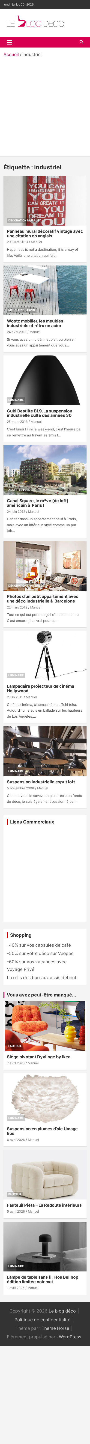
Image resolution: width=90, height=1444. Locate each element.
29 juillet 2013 (17, 242)
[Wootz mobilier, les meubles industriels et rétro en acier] (45, 291)
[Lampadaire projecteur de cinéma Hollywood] (45, 656)
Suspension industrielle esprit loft (41, 781)
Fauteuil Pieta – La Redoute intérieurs (44, 1205)
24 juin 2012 (16, 511)
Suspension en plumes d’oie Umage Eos (42, 1131)
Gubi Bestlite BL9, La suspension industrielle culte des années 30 (39, 413)
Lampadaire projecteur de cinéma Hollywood (40, 688)
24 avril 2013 (17, 332)
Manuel (36, 242)
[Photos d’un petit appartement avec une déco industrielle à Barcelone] (45, 566)
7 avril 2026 (16, 1063)
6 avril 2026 (16, 1140)
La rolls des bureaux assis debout (41, 977)
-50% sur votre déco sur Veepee (40, 953)
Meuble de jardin (21, 310)
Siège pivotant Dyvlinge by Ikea (38, 1056)
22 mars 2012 (17, 607)
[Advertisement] (45, 106)
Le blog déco (62, 1311)
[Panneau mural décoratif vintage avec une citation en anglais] (45, 201)
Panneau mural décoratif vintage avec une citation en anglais (45, 233)
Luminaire (16, 400)
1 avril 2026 (15, 1288)
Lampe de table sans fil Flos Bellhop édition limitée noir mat (42, 1279)
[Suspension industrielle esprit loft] (45, 751)
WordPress (70, 1337)
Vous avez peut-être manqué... (41, 995)
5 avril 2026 (16, 1211)
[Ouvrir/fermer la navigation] (9, 42)
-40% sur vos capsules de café (39, 945)
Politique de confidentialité (42, 1319)
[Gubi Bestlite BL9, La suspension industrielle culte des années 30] (45, 380)
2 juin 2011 (15, 697)
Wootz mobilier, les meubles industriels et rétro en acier (35, 323)
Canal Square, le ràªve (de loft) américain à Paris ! (37, 503)
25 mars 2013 (17, 422)
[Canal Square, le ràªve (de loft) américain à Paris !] (45, 470)
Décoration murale (23, 220)
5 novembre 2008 (20, 788)
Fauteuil (15, 1046)
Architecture (19, 490)
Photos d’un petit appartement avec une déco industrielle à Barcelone (42, 598)
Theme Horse (55, 1328)
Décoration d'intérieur (26, 585)
